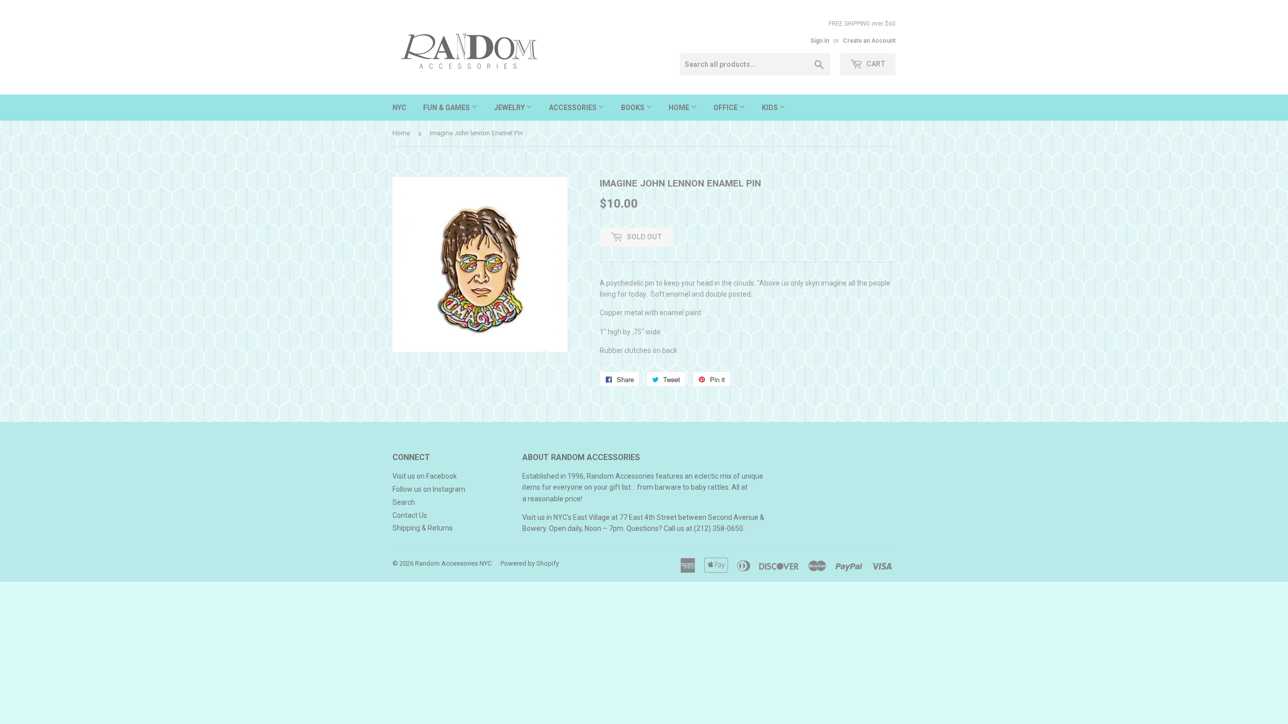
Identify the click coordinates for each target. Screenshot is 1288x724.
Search (403, 502)
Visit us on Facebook (424, 476)
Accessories (573, 108)
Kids (770, 108)
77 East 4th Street (648, 517)
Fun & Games (447, 108)
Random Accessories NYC (453, 563)
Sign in (820, 40)
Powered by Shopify (530, 563)
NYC (399, 108)
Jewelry (510, 108)
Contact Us (409, 515)
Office (726, 108)
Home (680, 108)
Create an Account (869, 40)
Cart (875, 64)
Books (633, 108)
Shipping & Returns (422, 528)
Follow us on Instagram (428, 489)
